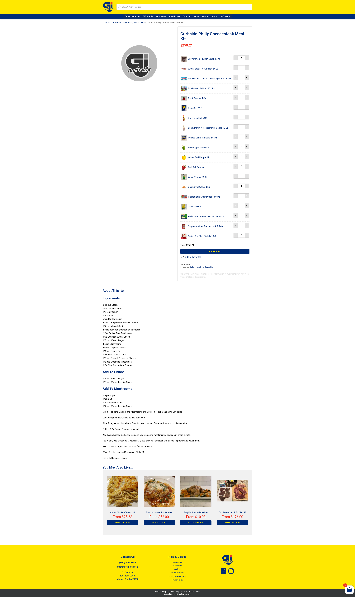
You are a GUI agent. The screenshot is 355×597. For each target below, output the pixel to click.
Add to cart (215, 251)
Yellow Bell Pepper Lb (199, 157)
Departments (131, 16)
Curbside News (177, 573)
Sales (185, 16)
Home (108, 22)
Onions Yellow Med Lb (199, 187)
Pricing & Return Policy (177, 576)
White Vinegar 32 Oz (198, 177)
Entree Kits (139, 22)
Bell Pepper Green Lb (198, 147)
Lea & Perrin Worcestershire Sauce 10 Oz (208, 128)
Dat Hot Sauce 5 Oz (197, 118)
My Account (177, 562)
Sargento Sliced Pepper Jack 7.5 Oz (205, 226)
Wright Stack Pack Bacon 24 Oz (203, 68)
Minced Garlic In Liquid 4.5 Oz (202, 137)
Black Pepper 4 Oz (197, 98)
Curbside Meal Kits (122, 22)
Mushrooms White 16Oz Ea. (201, 88)
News (196, 16)
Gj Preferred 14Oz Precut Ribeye (204, 59)
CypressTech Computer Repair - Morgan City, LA (182, 592)
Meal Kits (173, 16)
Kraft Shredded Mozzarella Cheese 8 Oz (207, 216)
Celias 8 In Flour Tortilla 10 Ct (202, 236)
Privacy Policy (177, 580)
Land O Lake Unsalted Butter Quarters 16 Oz (209, 78)
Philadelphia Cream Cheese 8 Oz (204, 196)
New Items (161, 16)
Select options (122, 523)
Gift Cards (148, 16)
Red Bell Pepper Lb (197, 167)
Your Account (208, 16)
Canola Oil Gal (194, 206)
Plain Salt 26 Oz (196, 108)
